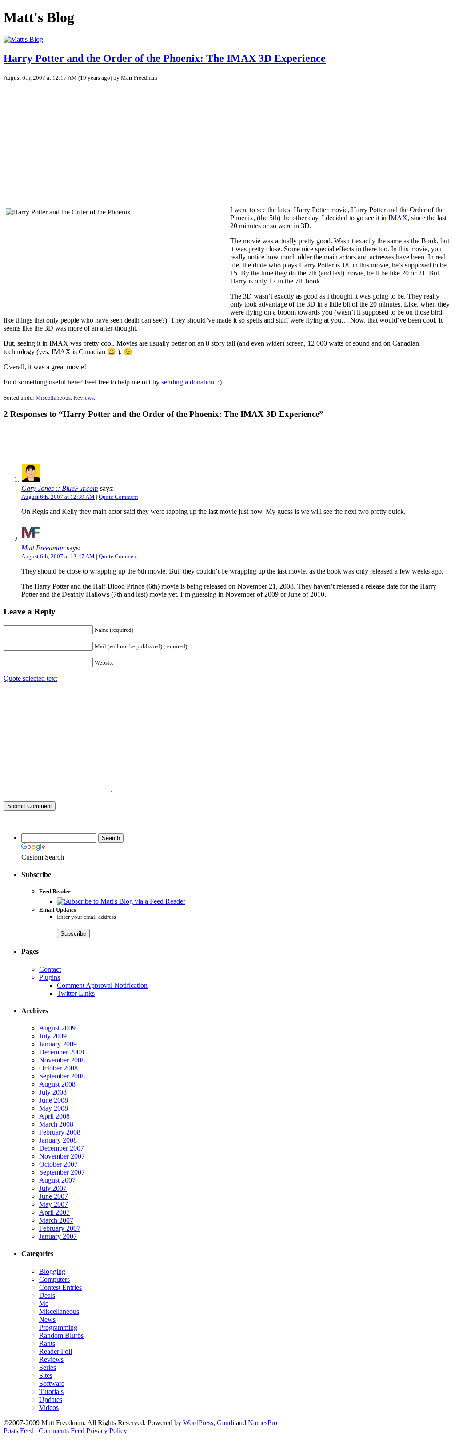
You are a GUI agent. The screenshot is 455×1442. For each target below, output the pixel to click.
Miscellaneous (53, 397)
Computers (54, 1279)
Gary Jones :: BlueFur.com (59, 488)
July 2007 (53, 1188)
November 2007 (62, 1156)
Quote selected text (30, 678)
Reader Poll (55, 1351)
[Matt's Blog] (23, 39)
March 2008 (56, 1124)
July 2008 (53, 1092)
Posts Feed (19, 1430)
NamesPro (262, 1422)
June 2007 (53, 1196)
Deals (47, 1295)
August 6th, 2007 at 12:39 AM (58, 496)
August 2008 (57, 1084)
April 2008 (54, 1116)
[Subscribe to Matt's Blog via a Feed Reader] (121, 901)
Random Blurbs (61, 1335)
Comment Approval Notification (102, 985)
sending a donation (187, 382)
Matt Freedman (43, 548)
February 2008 (59, 1132)
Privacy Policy (106, 1430)
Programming (58, 1327)
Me (43, 1303)
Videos (49, 1407)
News (47, 1319)
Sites (45, 1375)
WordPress (198, 1422)
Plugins (49, 977)
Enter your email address (86, 917)
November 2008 (62, 1060)
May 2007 (53, 1204)
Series (47, 1367)
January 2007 (58, 1236)
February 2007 (59, 1228)
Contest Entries (60, 1287)
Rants (47, 1343)
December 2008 (61, 1052)
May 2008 (53, 1108)
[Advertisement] (72, 139)
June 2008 (53, 1100)
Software (51, 1383)
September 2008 (62, 1076)
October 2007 (58, 1164)
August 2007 (57, 1180)
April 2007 (54, 1212)
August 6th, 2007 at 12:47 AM (58, 556)
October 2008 (58, 1068)
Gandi (225, 1422)
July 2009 (53, 1036)
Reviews (83, 397)
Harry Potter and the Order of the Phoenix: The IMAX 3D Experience (165, 58)
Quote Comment (118, 496)
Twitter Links (76, 993)
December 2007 (61, 1148)
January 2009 (58, 1044)
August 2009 (57, 1028)
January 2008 (58, 1140)
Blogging (52, 1271)
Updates (50, 1399)
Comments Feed (61, 1430)
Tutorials (51, 1391)
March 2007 (56, 1220)
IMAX (397, 218)
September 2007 (62, 1172)
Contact (50, 969)
